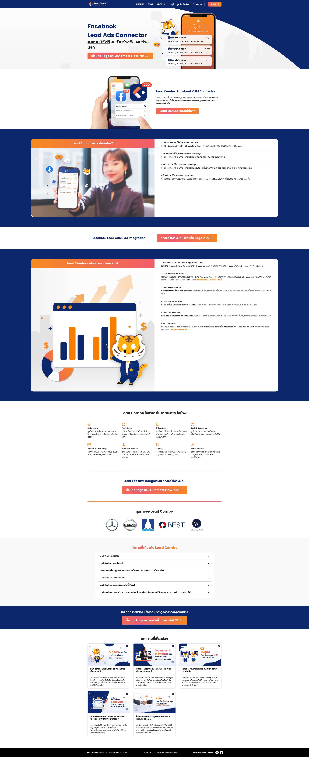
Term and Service (152, 752)
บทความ (161, 4)
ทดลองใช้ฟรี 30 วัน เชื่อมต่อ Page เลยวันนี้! (187, 238)
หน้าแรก (140, 4)
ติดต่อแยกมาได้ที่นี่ (179, 329)
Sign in (215, 4)
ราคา (150, 4)
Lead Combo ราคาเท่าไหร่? (177, 111)
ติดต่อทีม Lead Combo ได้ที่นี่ (209, 280)
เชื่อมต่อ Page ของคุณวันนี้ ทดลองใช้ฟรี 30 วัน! (154, 620)
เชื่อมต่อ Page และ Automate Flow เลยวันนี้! (120, 56)
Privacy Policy (171, 752)
